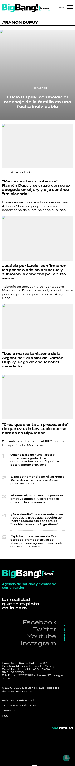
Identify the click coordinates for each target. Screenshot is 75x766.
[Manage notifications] (66, 758)
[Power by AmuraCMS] (62, 728)
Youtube (42, 636)
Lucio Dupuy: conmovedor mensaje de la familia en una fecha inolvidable (37, 102)
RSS (5, 715)
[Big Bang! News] (26, 8)
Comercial (9, 710)
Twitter (44, 629)
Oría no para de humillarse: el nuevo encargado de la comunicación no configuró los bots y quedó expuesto (35, 460)
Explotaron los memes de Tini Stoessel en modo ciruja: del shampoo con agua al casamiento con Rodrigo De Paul (37, 541)
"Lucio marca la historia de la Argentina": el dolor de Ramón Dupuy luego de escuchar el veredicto (33, 360)
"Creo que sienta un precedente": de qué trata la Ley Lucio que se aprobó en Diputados (36, 429)
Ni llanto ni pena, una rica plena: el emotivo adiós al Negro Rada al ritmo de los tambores (36, 499)
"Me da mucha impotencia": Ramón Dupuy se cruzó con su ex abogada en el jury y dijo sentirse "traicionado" (36, 188)
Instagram (38, 643)
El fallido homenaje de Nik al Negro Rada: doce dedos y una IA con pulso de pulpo (37, 480)
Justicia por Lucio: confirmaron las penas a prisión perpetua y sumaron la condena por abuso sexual (34, 272)
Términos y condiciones (19, 705)
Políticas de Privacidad (18, 700)
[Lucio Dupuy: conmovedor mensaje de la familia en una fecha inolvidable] (37, 75)
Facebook (39, 622)
